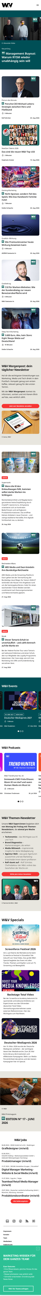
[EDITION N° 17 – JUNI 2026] (20, 1092)
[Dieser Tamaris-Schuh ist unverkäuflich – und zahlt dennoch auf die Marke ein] (20, 616)
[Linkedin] (7, 1221)
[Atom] (33, 1221)
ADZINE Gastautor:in (9, 253)
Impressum (7, 1231)
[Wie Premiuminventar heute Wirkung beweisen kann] (20, 225)
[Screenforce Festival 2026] (20, 946)
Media (5, 559)
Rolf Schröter (6, 118)
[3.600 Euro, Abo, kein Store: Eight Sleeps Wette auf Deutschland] (20, 318)
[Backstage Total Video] (20, 993)
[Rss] (27, 1221)
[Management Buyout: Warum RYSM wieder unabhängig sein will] (20, 28)
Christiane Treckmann (11, 793)
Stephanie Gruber (8, 160)
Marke (5, 478)
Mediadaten (7, 1241)
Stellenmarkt (8, 1245)
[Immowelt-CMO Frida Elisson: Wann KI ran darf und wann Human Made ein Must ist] (20, 762)
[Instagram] (14, 1221)
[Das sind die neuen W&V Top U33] (20, 134)
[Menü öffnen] (37, 5)
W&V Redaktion (9, 726)
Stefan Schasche (7, 208)
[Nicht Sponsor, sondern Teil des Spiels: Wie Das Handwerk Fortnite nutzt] (20, 176)
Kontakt (6, 1235)
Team (5, 1238)
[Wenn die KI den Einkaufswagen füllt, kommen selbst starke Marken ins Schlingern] (20, 462)
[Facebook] (20, 1221)
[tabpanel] (20, 709)
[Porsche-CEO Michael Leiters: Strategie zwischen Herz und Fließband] (20, 86)
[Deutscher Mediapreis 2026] (20, 1041)
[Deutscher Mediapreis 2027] (20, 700)
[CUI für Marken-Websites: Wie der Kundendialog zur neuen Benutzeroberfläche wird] (20, 270)
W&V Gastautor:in (8, 301)
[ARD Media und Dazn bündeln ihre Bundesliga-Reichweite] (20, 543)
